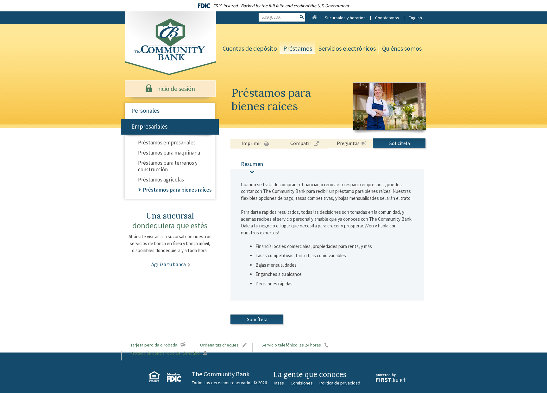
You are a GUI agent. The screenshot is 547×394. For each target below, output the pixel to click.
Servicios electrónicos (347, 48)
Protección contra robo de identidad (165, 353)
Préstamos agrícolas (161, 179)
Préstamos (297, 48)
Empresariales (149, 126)
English (415, 18)
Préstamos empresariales (167, 142)
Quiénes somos (402, 48)
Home (314, 17)
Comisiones (302, 383)
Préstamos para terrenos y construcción (168, 166)
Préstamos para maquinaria (169, 152)
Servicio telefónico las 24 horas (291, 345)
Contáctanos (387, 18)
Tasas (278, 383)
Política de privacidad (339, 383)
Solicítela (399, 143)
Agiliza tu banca (168, 264)
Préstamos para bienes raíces (177, 189)
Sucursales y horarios (345, 18)
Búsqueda (270, 17)
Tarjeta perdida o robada (153, 345)
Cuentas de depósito (250, 48)
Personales (145, 110)
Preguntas (348, 143)
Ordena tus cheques (219, 345)
